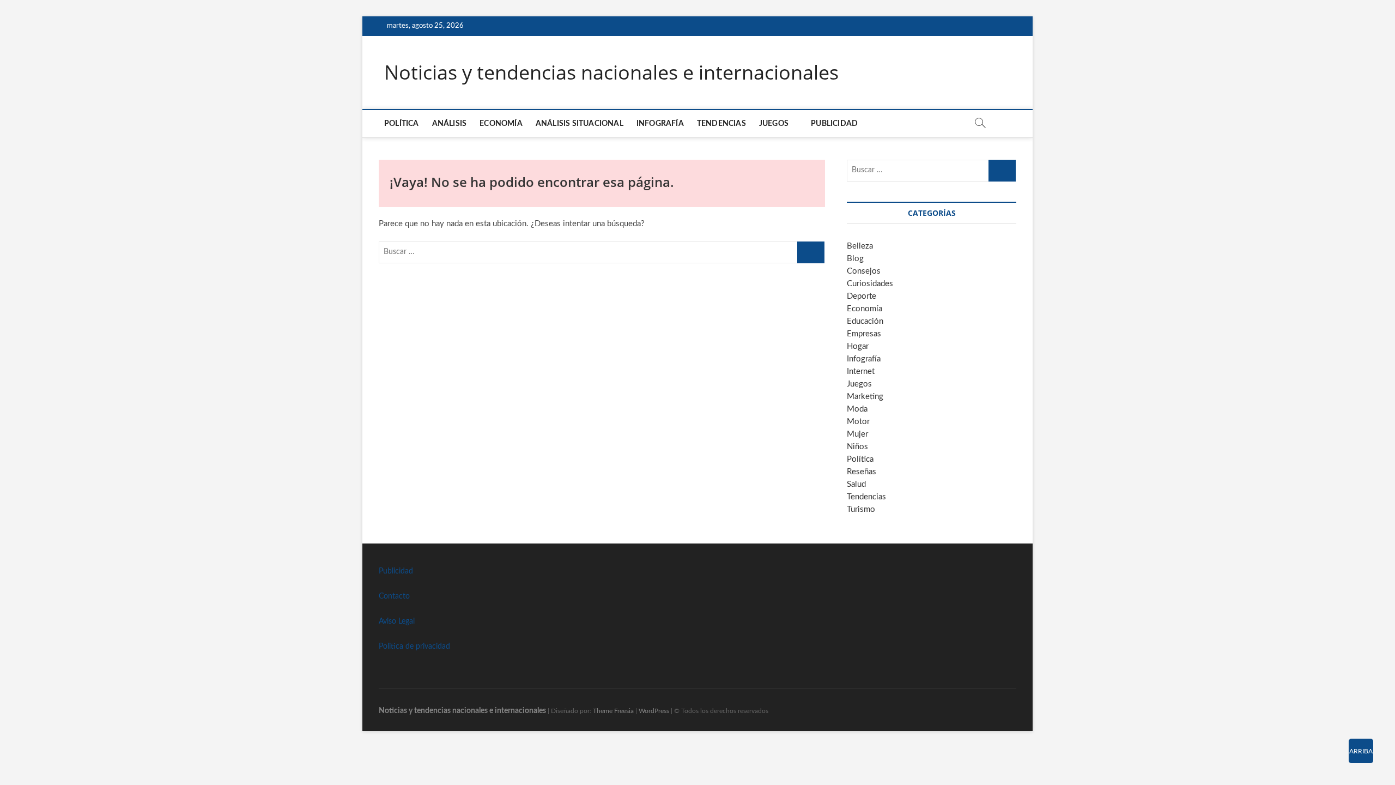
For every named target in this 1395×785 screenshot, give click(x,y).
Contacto (394, 596)
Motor (858, 422)
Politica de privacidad (414, 646)
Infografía (660, 124)
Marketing (865, 396)
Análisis (449, 124)
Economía (501, 124)
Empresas (864, 334)
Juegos (859, 384)
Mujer (857, 434)
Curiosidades (870, 284)
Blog (855, 259)
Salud (856, 484)
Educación (865, 321)
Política (401, 124)
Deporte (861, 296)
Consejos (864, 271)
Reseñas (861, 472)
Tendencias (721, 124)
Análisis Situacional (579, 124)
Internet (861, 371)
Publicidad (834, 124)
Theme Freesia (613, 711)
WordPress (654, 711)
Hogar (858, 346)
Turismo (861, 509)
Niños (857, 447)
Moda (857, 409)
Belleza (860, 246)
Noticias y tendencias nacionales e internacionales (611, 72)
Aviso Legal (397, 621)
